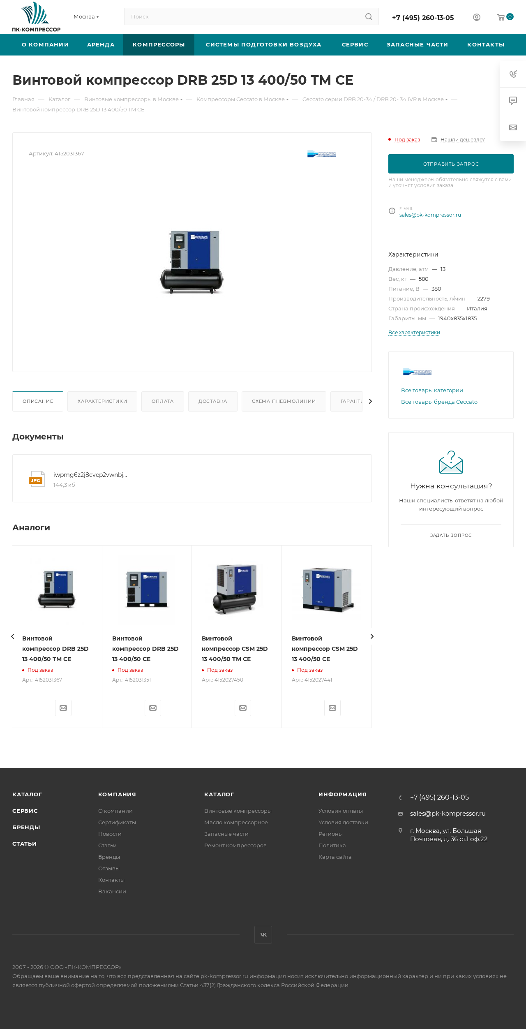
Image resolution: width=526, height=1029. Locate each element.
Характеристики (102, 401)
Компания (117, 794)
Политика (332, 845)
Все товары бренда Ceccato (439, 401)
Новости (110, 833)
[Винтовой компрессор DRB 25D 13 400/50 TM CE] (192, 263)
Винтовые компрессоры (238, 810)
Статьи (24, 843)
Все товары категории (432, 390)
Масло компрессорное (236, 822)
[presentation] (12, 636)
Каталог (27, 794)
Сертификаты (117, 822)
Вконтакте (263, 934)
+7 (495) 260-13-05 (423, 18)
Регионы (330, 833)
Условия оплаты (340, 810)
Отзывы (109, 868)
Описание (38, 401)
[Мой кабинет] (476, 18)
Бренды (26, 827)
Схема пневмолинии (284, 401)
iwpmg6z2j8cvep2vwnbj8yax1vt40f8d (91, 475)
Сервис (25, 810)
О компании (115, 810)
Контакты (111, 879)
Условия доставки (343, 822)
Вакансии (112, 891)
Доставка (212, 401)
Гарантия (354, 401)
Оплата (163, 401)
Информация (342, 794)
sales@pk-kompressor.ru (430, 215)
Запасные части (226, 833)
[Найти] (369, 16)
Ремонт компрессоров (235, 845)
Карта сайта (335, 856)
